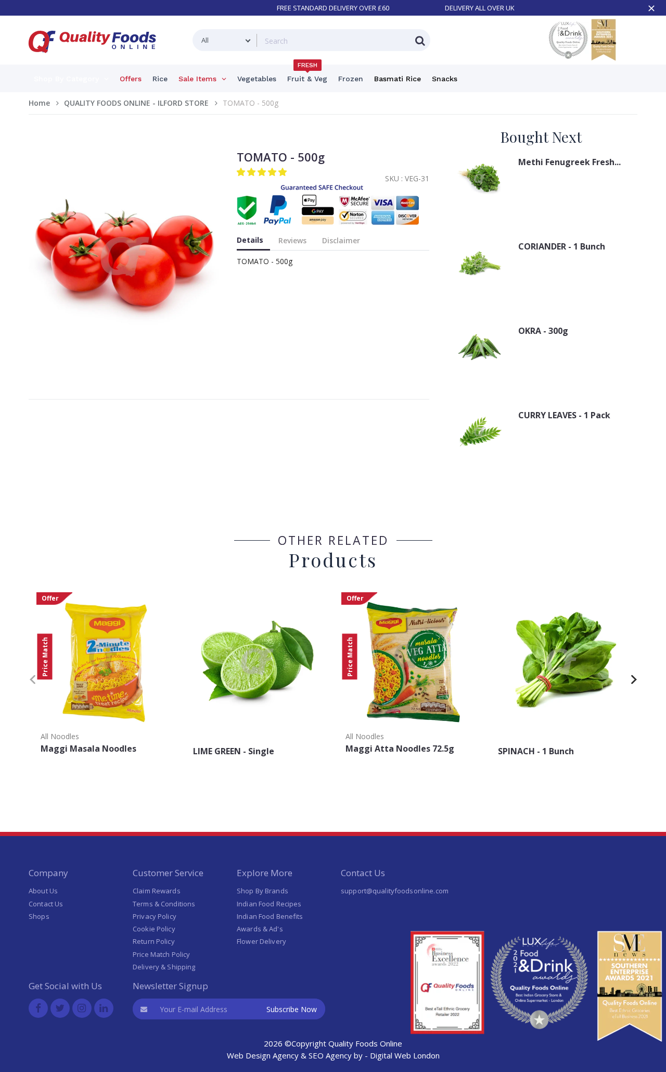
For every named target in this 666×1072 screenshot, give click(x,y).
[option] (105, 676)
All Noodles (60, 736)
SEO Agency (330, 1055)
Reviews (292, 240)
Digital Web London (405, 1055)
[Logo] (96, 59)
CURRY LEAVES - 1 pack (564, 415)
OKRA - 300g (543, 330)
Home (39, 103)
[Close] (651, 8)
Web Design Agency (263, 1055)
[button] (263, 172)
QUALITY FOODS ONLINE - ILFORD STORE (136, 103)
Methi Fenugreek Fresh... (569, 162)
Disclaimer (341, 240)
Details (250, 240)
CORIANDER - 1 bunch (561, 246)
